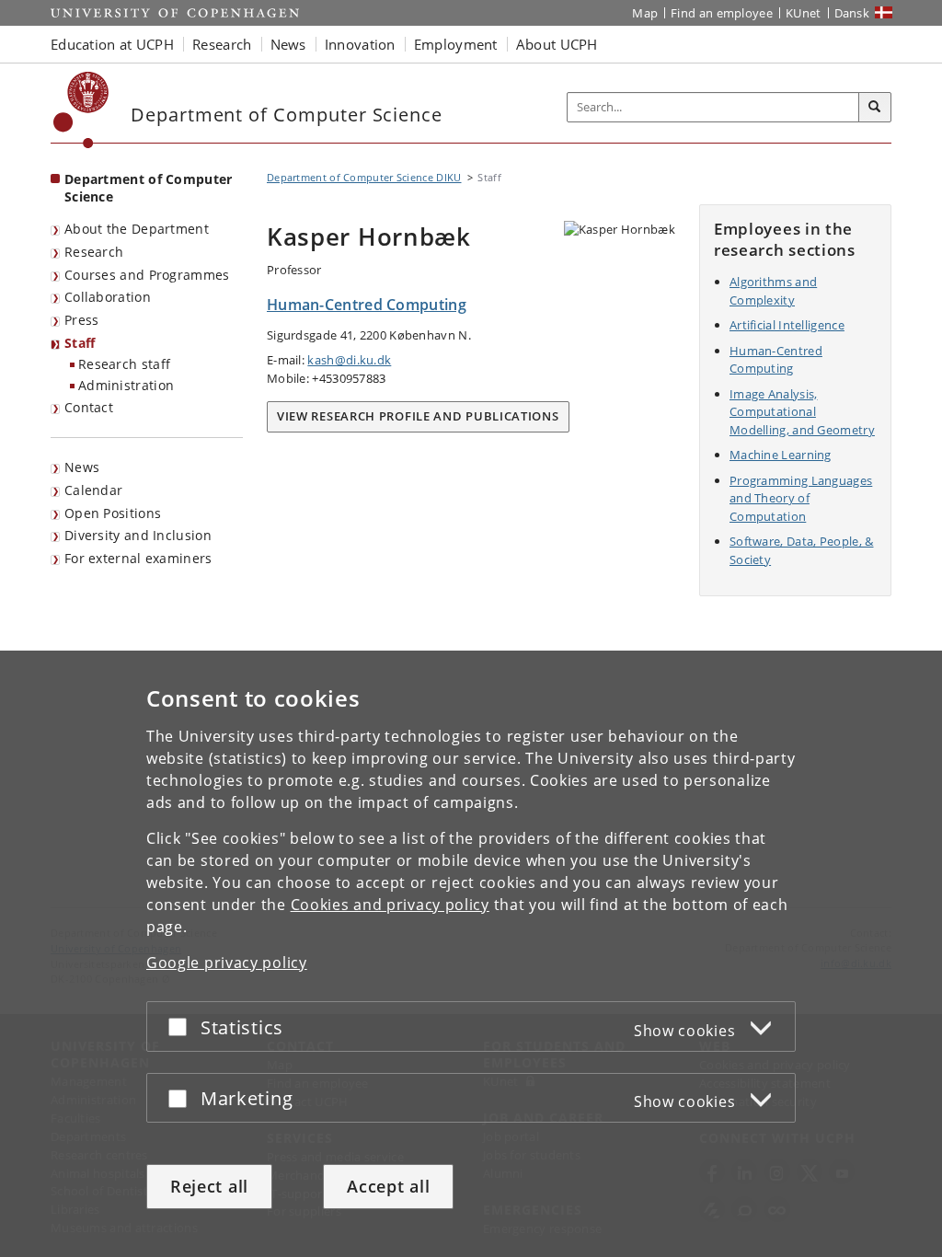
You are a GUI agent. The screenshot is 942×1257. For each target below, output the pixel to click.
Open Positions (112, 513)
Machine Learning (780, 454)
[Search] (874, 107)
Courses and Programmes (147, 274)
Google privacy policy (226, 962)
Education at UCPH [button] (112, 44)
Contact (88, 407)
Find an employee (722, 13)
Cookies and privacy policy (390, 904)
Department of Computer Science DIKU (364, 177)
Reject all (209, 1186)
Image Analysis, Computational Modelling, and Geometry (802, 412)
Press (81, 320)
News (81, 467)
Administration (126, 385)
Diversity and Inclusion (138, 535)
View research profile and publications (418, 416)
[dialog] (471, 954)
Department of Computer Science (148, 187)
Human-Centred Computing (775, 359)
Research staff (124, 364)
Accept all (388, 1186)
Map (645, 13)
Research (93, 251)
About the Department (136, 228)
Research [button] (221, 44)
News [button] (288, 44)
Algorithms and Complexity (773, 290)
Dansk (852, 13)
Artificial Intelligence (786, 325)
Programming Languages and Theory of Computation (800, 498)
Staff (80, 343)
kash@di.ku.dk (349, 360)
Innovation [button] (360, 44)
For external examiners (138, 558)
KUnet (803, 13)
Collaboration (107, 297)
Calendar (93, 490)
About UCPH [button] (557, 44)
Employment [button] (456, 44)
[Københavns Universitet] (81, 110)
